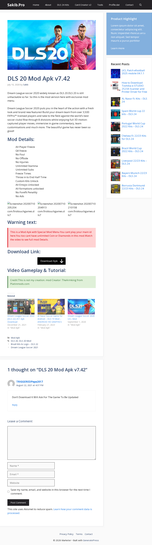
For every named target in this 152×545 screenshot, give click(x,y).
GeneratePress (91, 540)
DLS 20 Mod (25, 340)
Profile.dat (114, 4)
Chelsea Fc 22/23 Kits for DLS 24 (134, 137)
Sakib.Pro (16, 4)
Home (36, 4)
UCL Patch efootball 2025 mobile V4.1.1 (133, 72)
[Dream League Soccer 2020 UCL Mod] (81, 306)
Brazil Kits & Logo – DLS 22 (24, 344)
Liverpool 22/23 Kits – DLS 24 (134, 162)
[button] (140, 5)
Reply (14, 404)
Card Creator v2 (83, 4)
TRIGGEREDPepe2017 (29, 381)
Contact (129, 4)
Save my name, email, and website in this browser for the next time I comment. (50, 491)
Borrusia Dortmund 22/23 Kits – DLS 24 (133, 187)
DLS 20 (14, 340)
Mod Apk (15, 337)
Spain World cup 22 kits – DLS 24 (133, 112)
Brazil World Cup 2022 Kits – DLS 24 (132, 149)
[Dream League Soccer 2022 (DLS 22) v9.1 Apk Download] (21, 306)
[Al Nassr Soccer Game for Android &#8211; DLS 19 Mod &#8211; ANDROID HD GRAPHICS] (51, 306)
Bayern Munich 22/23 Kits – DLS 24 (134, 174)
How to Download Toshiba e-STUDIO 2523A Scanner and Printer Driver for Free (134, 87)
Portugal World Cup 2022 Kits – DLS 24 (133, 125)
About (48, 4)
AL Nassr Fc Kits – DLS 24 (134, 100)
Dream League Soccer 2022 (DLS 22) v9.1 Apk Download (20, 318)
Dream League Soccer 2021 (24, 347)
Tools (100, 4)
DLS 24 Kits (63, 4)
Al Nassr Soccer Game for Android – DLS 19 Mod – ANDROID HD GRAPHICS (50, 318)
